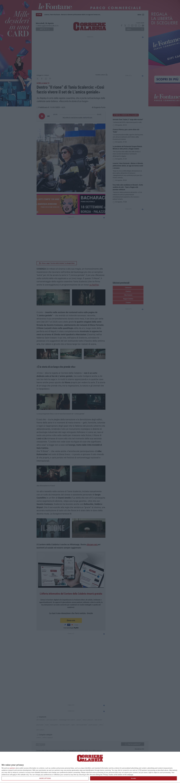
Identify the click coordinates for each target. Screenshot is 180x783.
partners (12, 768)
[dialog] (90, 767)
